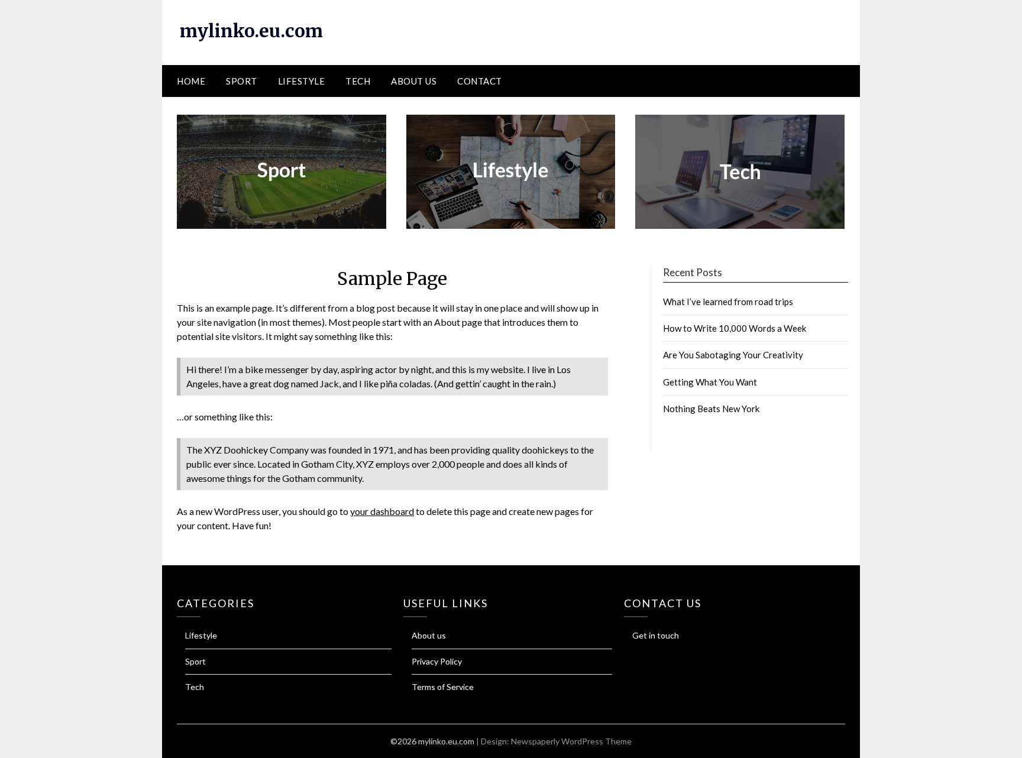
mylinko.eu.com (251, 31)
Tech (357, 81)
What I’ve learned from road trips (728, 301)
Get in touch (655, 635)
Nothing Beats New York (711, 408)
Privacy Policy (437, 661)
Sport (241, 81)
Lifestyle (301, 81)
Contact (479, 81)
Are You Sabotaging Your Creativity (733, 354)
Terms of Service (443, 687)
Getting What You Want (710, 382)
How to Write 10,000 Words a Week (734, 328)
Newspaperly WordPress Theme (571, 741)
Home (191, 81)
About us (413, 81)
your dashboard (382, 511)
